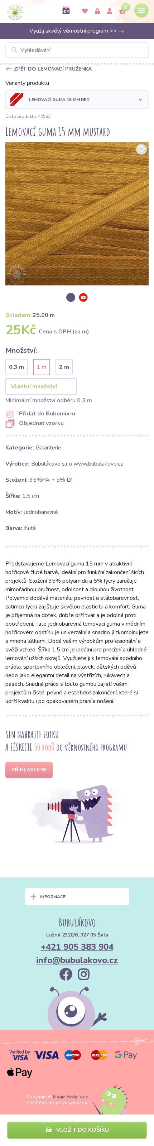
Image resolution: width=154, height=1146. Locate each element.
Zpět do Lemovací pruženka (53, 69)
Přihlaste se (29, 769)
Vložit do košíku (82, 1130)
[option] (77, 213)
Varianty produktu (27, 83)
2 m (64, 367)
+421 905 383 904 (77, 947)
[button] (77, 99)
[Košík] (122, 11)
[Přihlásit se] (97, 11)
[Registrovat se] (109, 11)
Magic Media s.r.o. (71, 1097)
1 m (42, 367)
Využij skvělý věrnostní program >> (73, 31)
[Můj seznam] (85, 11)
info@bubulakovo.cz (77, 960)
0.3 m (16, 367)
